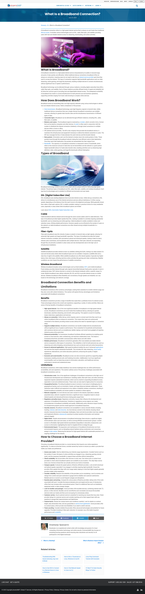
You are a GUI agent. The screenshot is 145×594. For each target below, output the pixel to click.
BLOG (121, 1)
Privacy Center (64, 590)
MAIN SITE (106, 1)
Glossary (43, 25)
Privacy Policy (49, 590)
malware (52, 410)
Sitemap (56, 590)
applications (99, 347)
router (77, 124)
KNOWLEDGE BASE (114, 1)
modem (82, 122)
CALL (135, 1)
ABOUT (125, 1)
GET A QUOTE (14, 582)
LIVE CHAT (5, 582)
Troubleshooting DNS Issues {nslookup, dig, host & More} (50, 559)
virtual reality (97, 349)
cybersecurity (63, 414)
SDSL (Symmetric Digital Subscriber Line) (60, 210)
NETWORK (88, 5)
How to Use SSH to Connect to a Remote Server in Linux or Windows (51, 570)
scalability (58, 512)
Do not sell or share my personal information (83, 590)
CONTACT (131, 1)
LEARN (97, 5)
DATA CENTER (77, 5)
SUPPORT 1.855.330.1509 (117, 582)
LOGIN (141, 1)
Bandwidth (47, 143)
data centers (53, 431)
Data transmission (49, 109)
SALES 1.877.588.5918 (134, 582)
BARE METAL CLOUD (63, 5)
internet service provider (86, 77)
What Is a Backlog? (49, 540)
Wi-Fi (85, 267)
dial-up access (45, 32)
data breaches (62, 410)
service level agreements (83, 503)
